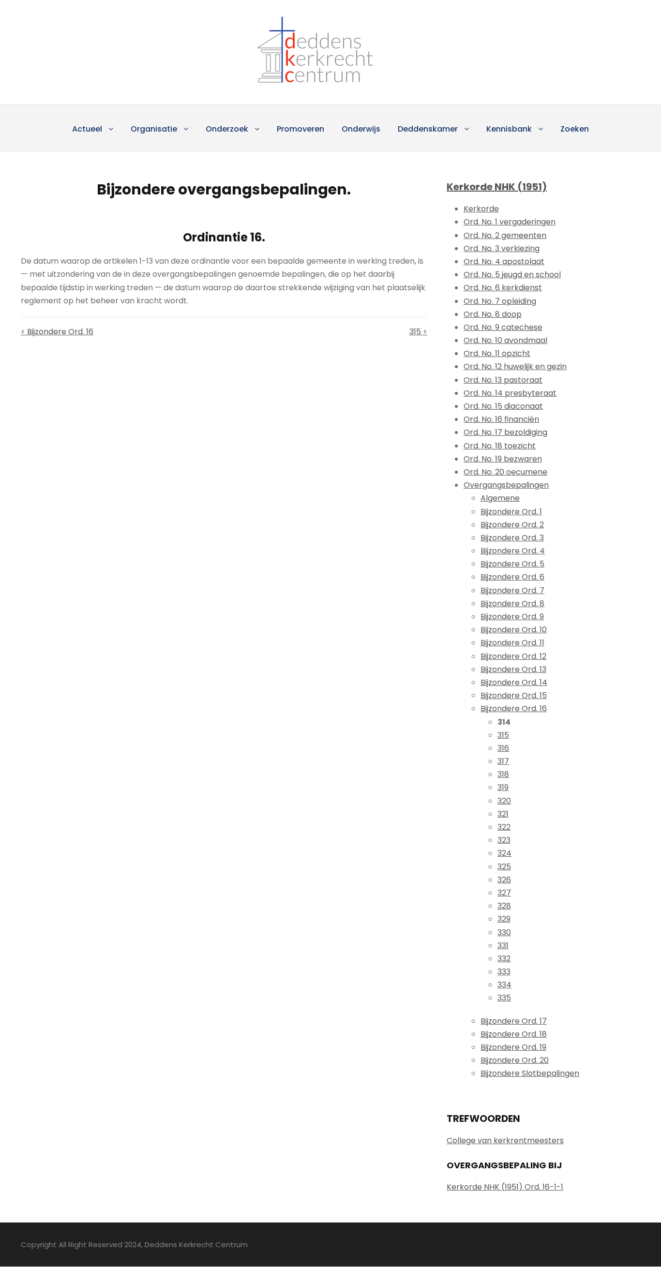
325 (504, 866)
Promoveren (300, 128)
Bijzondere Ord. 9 (512, 616)
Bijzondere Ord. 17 (514, 1021)
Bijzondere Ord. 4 (513, 550)
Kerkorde (481, 208)
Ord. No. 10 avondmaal (505, 340)
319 (503, 787)
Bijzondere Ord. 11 (512, 642)
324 (504, 853)
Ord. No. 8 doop (493, 314)
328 (504, 905)
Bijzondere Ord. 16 (514, 708)
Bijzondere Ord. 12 (513, 656)
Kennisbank (509, 128)
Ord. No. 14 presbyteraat (510, 393)
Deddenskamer (428, 128)
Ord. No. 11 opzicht (497, 353)
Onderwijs (361, 128)
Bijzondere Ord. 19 (513, 1047)
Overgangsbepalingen (506, 485)
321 (503, 814)
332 (504, 958)
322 (504, 827)
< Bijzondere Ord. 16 (57, 331)
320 (504, 800)
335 (504, 997)
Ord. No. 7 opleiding (500, 301)
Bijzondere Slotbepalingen (530, 1073)
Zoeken (574, 128)
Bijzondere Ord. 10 (514, 629)
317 (503, 761)
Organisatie (154, 128)
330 (504, 932)
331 (503, 945)
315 (503, 735)
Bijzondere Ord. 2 (512, 524)
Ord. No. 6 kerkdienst (503, 287)
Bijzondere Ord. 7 (512, 590)
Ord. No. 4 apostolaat (504, 261)
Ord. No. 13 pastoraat (503, 380)
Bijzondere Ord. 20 (515, 1060)
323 (504, 840)
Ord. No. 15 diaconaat (503, 406)
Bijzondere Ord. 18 (514, 1034)
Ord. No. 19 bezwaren (503, 458)
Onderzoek (227, 128)
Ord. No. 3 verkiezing (502, 248)
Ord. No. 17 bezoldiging (505, 432)
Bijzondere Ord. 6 (512, 576)
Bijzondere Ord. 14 (514, 682)
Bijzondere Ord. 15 (514, 695)
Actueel (87, 128)
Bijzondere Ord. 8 (512, 603)
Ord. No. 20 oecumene (505, 471)
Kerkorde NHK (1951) (497, 187)
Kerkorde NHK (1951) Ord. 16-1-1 (505, 1186)
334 (504, 984)
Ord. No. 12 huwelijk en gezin (515, 366)
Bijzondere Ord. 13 (513, 669)
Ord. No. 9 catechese (503, 327)
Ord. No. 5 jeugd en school (512, 274)
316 (503, 748)
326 (504, 879)
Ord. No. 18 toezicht (500, 445)
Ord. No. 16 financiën (501, 419)
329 (504, 918)
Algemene (500, 498)
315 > (418, 331)
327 (504, 892)
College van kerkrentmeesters (505, 1140)
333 (504, 971)
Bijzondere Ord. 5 (512, 563)
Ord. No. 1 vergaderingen (510, 221)
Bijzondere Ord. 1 (511, 511)
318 (503, 774)
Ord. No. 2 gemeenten (505, 235)
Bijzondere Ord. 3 (512, 537)
